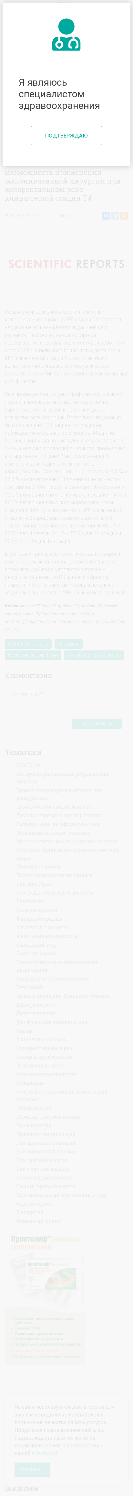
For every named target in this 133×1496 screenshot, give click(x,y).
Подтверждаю (66, 135)
